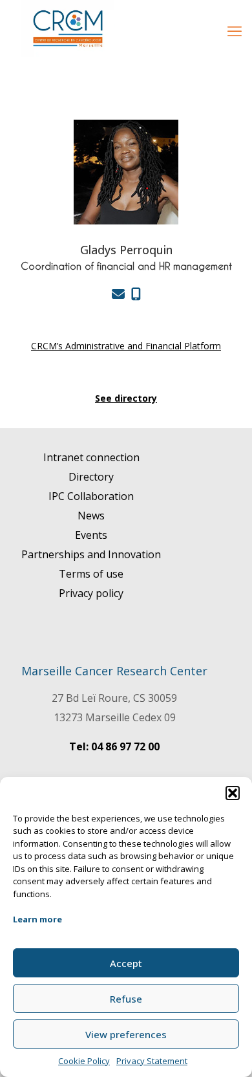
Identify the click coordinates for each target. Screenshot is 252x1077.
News (91, 515)
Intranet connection (91, 457)
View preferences (126, 1034)
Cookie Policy (84, 1061)
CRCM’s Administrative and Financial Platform (126, 346)
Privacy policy (91, 593)
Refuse (126, 998)
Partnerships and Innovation (91, 554)
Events (91, 535)
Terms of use (91, 574)
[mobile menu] (235, 30)
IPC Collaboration (91, 496)
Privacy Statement (151, 1061)
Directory (91, 477)
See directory (126, 398)
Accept (126, 963)
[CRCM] (68, 28)
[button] (232, 793)
